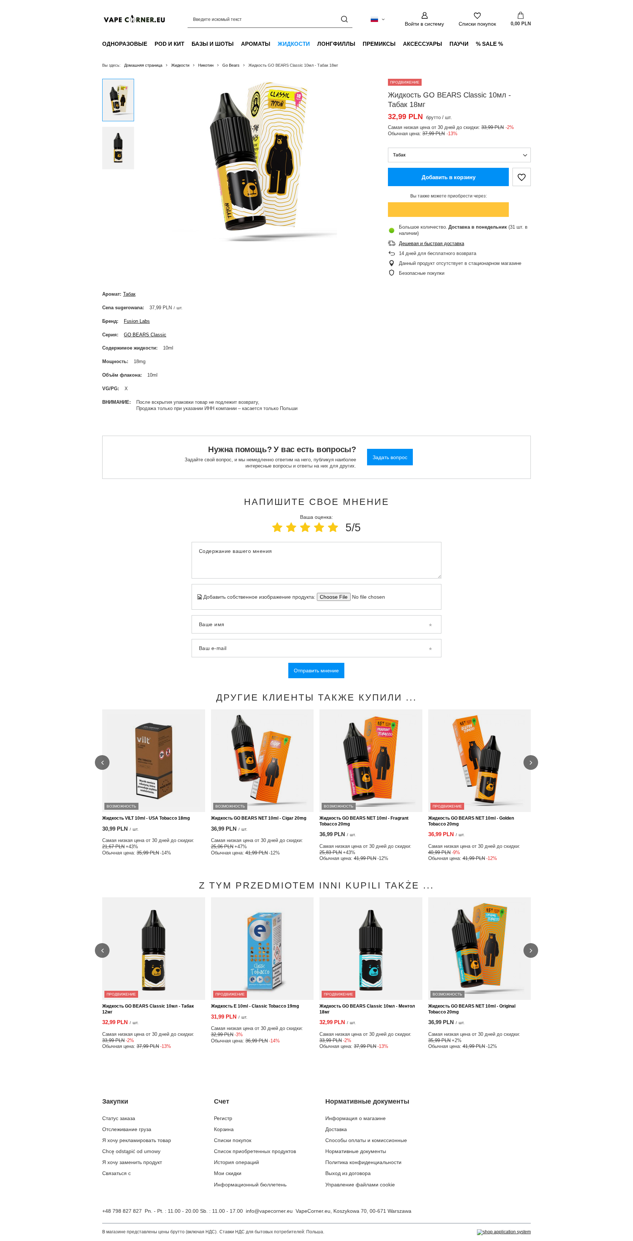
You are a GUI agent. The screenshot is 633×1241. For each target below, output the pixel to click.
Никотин (206, 65)
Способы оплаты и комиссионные (366, 1140)
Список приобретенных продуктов (255, 1151)
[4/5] (319, 527)
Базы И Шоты (213, 44)
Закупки (115, 1101)
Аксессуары (422, 44)
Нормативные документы (367, 1101)
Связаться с (116, 1173)
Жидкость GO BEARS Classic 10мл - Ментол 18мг (367, 1009)
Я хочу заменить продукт (132, 1162)
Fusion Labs (137, 321)
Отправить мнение (316, 670)
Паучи (459, 44)
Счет (221, 1101)
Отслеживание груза (126, 1129)
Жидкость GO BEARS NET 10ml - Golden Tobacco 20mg (471, 821)
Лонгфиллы (336, 44)
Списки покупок (232, 1140)
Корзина (224, 1129)
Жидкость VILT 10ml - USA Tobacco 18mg (146, 818)
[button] (102, 762)
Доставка (336, 1129)
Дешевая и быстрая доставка (431, 243)
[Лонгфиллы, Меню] (359, 44)
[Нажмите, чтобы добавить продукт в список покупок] (521, 177)
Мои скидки (227, 1173)
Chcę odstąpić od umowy (131, 1151)
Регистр (223, 1118)
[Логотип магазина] (134, 19)
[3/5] (305, 527)
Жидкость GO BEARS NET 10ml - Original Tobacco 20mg (471, 1009)
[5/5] (333, 527)
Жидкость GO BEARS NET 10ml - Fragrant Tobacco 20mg (363, 821)
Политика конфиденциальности (363, 1162)
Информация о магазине (355, 1118)
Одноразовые (124, 44)
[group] (254, 161)
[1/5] (277, 527)
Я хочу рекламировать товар (136, 1140)
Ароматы (255, 44)
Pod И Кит (169, 44)
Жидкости (294, 44)
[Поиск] (344, 19)
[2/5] (291, 527)
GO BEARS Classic (145, 334)
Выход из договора (348, 1173)
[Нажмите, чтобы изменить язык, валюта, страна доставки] (378, 19)
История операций (236, 1162)
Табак (129, 294)
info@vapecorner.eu (269, 1211)
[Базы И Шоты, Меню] (237, 44)
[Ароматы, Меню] (274, 44)
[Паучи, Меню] (472, 44)
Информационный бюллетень (250, 1185)
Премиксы (379, 44)
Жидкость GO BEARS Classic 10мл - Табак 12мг (148, 1009)
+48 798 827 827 (122, 1211)
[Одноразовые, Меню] (151, 44)
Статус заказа (118, 1118)
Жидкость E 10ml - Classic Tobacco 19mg (255, 1006)
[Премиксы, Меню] (399, 44)
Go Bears (231, 65)
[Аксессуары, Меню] (446, 44)
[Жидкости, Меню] (313, 44)
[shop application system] (504, 1232)
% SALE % (489, 44)
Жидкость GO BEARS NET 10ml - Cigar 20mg (258, 818)
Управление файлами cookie (360, 1185)
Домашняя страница (143, 65)
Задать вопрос (390, 457)
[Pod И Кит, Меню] (188, 44)
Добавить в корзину (448, 177)
